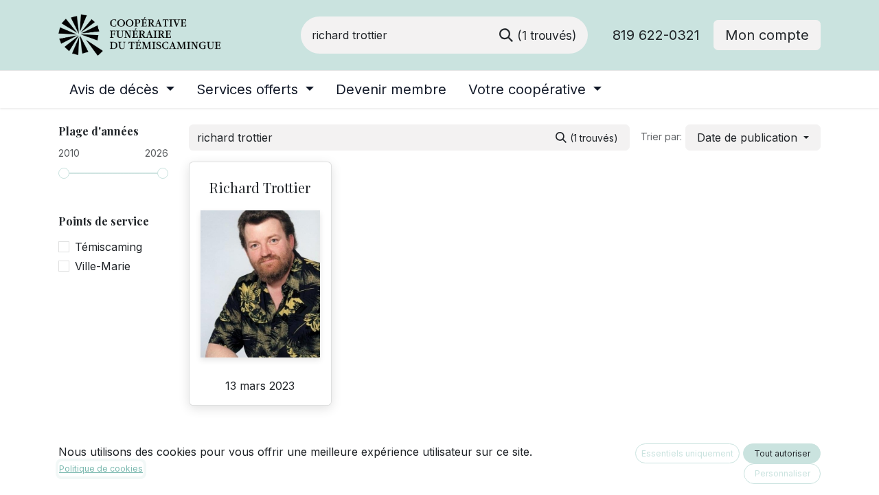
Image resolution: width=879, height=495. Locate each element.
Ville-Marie (102, 266)
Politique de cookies (101, 468)
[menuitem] (121, 89)
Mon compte (767, 35)
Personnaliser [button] (782, 473)
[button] (753, 137)
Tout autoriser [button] (782, 453)
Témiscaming (108, 247)
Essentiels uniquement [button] (687, 453)
